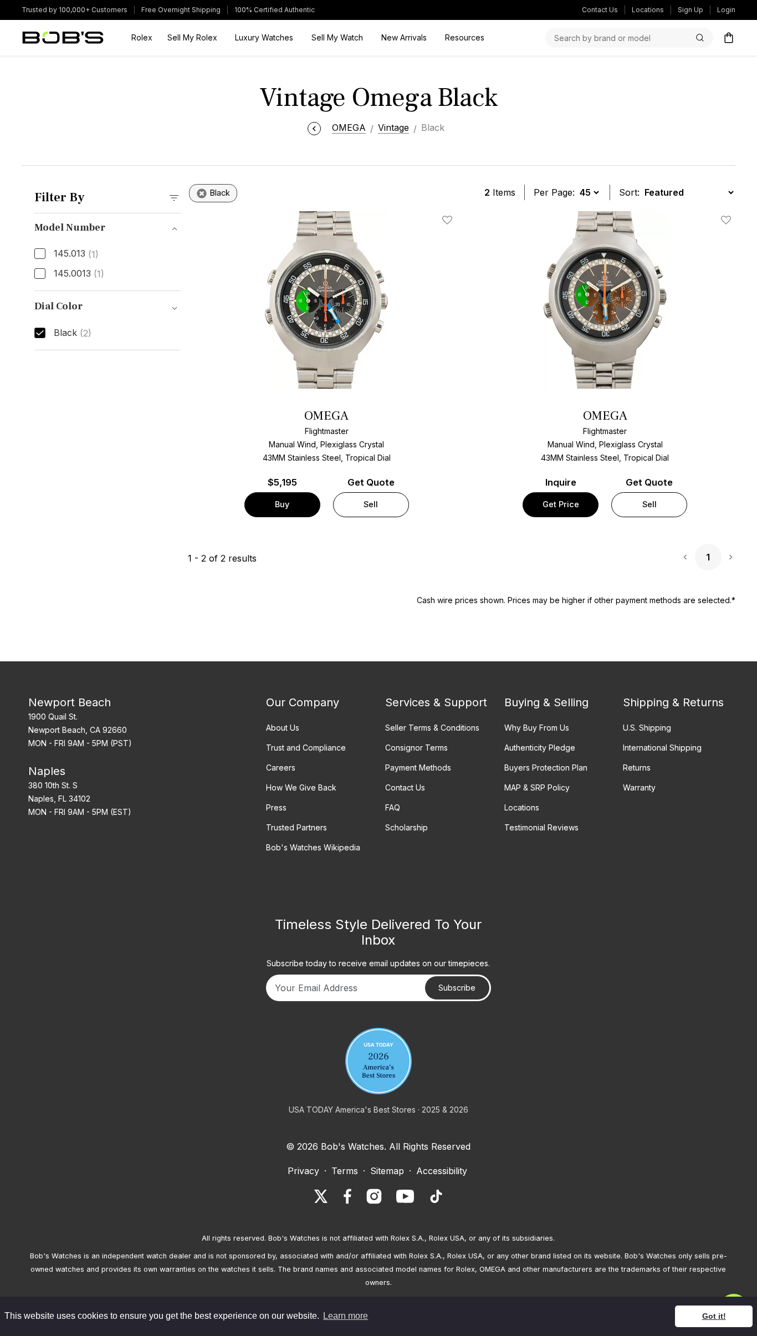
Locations (648, 10)
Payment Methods (418, 767)
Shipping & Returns (673, 702)
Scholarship (406, 827)
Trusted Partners (296, 827)
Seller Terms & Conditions (432, 727)
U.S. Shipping (647, 727)
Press (276, 807)
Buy (282, 504)
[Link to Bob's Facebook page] (347, 1196)
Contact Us (600, 10)
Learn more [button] (345, 1315)
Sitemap (387, 1170)
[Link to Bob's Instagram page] (374, 1196)
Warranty (639, 787)
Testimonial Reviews (541, 827)
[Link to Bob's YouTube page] (405, 1196)
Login (726, 10)
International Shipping (662, 747)
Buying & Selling (546, 702)
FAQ (392, 807)
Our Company (302, 702)
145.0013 (79, 274)
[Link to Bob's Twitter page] (321, 1196)
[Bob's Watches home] (63, 38)
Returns (637, 767)
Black (72, 333)
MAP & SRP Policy (537, 787)
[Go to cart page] (728, 37)
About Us (282, 727)
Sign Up (690, 10)
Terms (344, 1170)
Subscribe (456, 987)
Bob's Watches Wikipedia (313, 847)
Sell (371, 504)
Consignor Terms (416, 747)
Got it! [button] (714, 1316)
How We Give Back (301, 787)
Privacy (303, 1170)
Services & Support (436, 702)
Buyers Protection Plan (545, 767)
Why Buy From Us (536, 727)
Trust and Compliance (306, 747)
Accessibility (441, 1170)
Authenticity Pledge (539, 747)
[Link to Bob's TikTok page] (436, 1196)
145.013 (76, 254)
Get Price (561, 504)
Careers (280, 767)
